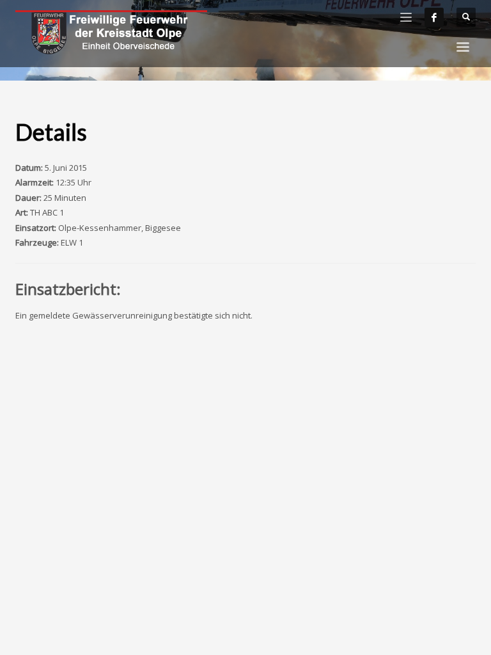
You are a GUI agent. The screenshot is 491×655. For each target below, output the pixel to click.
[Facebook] (434, 17)
